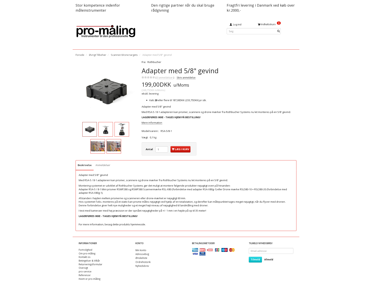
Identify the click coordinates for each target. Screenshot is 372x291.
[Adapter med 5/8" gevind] (106, 90)
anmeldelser (165, 77)
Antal (149, 149)
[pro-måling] (106, 30)
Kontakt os (84, 256)
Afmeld (268, 259)
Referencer (85, 275)
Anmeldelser (103, 165)
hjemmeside (138, 224)
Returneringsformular (90, 264)
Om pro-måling (87, 253)
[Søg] (278, 31)
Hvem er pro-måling (89, 278)
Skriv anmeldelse (186, 77)
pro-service (85, 271)
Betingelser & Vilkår (89, 260)
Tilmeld (255, 259)
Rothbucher (154, 62)
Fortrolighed (85, 249)
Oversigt (83, 267)
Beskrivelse (85, 165)
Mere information (152, 122)
